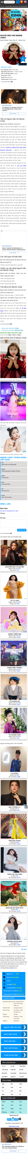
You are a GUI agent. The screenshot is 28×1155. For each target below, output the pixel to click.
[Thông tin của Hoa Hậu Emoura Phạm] (14, 838)
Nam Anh (9, 150)
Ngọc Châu (22, 147)
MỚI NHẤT (24, 6)
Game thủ (14, 775)
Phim (14, 909)
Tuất (12, 1087)
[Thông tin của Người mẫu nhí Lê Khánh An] (14, 699)
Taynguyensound (18, 1007)
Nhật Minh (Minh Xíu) (8, 1001)
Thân (20, 1084)
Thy (20, 1112)
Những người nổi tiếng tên (10, 328)
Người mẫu (18, 6)
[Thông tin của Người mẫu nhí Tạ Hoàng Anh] (14, 733)
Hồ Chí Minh (21, 165)
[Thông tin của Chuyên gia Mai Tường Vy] (14, 805)
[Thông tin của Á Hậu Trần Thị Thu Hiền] (14, 872)
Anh (20, 1108)
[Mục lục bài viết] (26, 807)
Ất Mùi (14, 984)
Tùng (12, 1101)
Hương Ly (8, 147)
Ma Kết (21, 1069)
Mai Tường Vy (14, 807)
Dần (20, 1091)
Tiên (12, 1105)
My (3, 1105)
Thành (3, 1101)
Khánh (12, 1112)
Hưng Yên (14, 603)
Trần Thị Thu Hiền (14, 874)
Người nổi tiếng (4, 40)
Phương (4, 1112)
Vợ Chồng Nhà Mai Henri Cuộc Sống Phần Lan (18, 1003)
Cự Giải (21, 1076)
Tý (2, 1091)
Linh (20, 1101)
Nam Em (2, 150)
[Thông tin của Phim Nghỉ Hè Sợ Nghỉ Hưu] (14, 906)
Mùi (12, 1084)
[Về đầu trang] (26, 1153)
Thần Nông (5, 1069)
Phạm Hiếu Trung (14, 668)
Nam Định (14, 570)
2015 (17, 974)
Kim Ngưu (5, 1076)
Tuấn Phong (6, 1016)
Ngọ (3, 1084)
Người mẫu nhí (13, 40)
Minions (5, 1014)
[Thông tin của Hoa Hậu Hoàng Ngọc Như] (14, 939)
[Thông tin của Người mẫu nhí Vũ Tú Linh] (14, 598)
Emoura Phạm (14, 841)
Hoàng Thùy (15, 147)
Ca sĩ (2, 6)
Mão (3, 1094)
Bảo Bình (4, 1073)
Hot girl (7, 6)
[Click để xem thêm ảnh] (13, 64)
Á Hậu (14, 876)
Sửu (12, 1091)
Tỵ (20, 1094)
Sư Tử (3, 1066)
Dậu (3, 1087)
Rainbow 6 (16, 1020)
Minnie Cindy (22, 40)
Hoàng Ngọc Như (14, 941)
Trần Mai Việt (6, 1007)
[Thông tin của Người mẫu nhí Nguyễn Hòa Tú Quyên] (14, 565)
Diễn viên (11, 6)
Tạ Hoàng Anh (15, 735)
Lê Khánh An (14, 701)
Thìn (12, 1094)
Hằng (12, 1108)
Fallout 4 (5, 1020)
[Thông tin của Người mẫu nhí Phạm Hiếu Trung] (14, 665)
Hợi (20, 1087)
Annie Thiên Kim (14, 634)
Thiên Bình (22, 1066)
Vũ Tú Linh (14, 600)
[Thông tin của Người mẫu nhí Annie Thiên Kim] (14, 632)
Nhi (3, 1108)
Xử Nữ (12, 1066)
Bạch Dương (22, 1073)
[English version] (25, 2)
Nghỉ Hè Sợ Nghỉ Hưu (14, 908)
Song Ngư (19, 987)
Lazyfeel (15, 773)
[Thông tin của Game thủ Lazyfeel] (14, 771)
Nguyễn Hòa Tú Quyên (14, 567)
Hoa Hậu (14, 842)
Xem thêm (24, 949)
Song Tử (13, 1076)
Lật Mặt (16, 1014)
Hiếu (20, 1105)
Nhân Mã (13, 1069)
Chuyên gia (14, 809)
